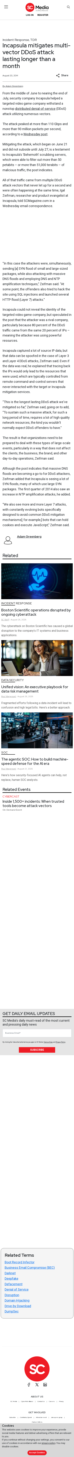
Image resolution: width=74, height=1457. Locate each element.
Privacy (61, 1401)
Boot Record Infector (19, 1262)
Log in (30, 15)
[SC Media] (37, 7)
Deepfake (11, 1278)
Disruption (12, 1295)
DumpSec (12, 1311)
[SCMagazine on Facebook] (29, 1385)
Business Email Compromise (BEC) (30, 1267)
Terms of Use (48, 1042)
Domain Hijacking (17, 1300)
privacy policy (48, 1443)
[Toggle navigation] (6, 7)
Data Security (12, 680)
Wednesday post (35, 134)
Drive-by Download (18, 1306)
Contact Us (41, 1401)
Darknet (10, 1273)
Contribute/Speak (26, 1417)
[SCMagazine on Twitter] (37, 1385)
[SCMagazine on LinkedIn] (45, 1385)
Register (42, 15)
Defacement (13, 1284)
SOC (4, 752)
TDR (33, 40)
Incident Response (16, 40)
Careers (52, 1401)
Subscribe (37, 1049)
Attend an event (41, 1417)
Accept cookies (37, 1452)
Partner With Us (37, 1422)
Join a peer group (56, 1417)
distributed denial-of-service (35, 109)
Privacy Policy (60, 1042)
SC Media (13, 1401)
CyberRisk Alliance (27, 1401)
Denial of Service (17, 1289)
